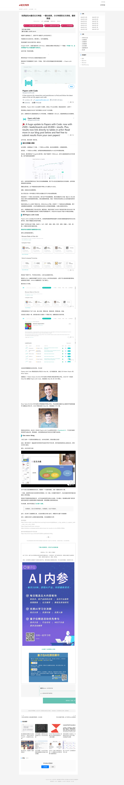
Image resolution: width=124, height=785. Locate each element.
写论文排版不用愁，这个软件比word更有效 (66, 717)
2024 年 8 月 (84, 21)
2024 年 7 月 (95, 21)
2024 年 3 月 (95, 25)
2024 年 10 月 (84, 19)
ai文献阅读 (84, 43)
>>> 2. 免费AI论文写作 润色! (52, 25)
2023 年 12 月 (84, 29)
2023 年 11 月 (95, 29)
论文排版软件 (75, 779)
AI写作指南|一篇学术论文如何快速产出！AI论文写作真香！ (41, 735)
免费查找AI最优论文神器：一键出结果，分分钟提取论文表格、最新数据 (55, 710)
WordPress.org (85, 64)
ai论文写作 (24, 5)
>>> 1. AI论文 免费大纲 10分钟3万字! (34, 25)
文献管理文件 (85, 47)
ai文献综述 (84, 41)
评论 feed (84, 62)
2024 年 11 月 (95, 17)
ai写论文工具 (85, 37)
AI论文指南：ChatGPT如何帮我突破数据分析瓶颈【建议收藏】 (41, 752)
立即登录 (45, 766)
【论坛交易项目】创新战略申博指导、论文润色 (31, 717)
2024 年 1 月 (95, 27)
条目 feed (84, 60)
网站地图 (58, 779)
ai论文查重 (31, 9)
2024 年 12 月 (84, 17)
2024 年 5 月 (95, 23)
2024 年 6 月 (84, 23)
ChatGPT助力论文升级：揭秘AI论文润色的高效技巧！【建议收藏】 (55, 735)
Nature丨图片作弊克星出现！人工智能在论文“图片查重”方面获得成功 (55, 752)
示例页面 (102, 5)
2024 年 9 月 (95, 19)
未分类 (83, 49)
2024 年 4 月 (84, 25)
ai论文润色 (71, 779)
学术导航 (62, 779)
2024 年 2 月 (84, 27)
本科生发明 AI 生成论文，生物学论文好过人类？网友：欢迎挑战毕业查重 (69, 735)
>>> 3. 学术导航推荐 (68, 25)
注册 (53, 766)
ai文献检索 (84, 39)
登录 (83, 58)
